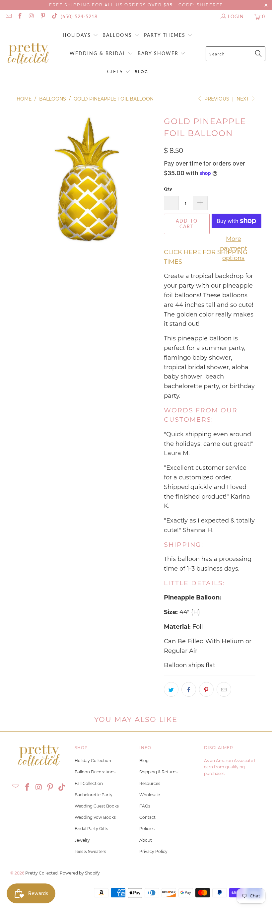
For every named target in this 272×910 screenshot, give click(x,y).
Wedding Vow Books (95, 817)
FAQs (144, 806)
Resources (149, 783)
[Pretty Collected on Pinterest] (42, 16)
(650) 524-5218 (79, 16)
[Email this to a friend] (224, 689)
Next (243, 99)
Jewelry (82, 840)
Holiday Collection (93, 760)
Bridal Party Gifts (91, 828)
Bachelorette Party (93, 794)
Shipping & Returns (158, 771)
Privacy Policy (153, 851)
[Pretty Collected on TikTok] (54, 16)
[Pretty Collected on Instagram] (31, 16)
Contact (147, 817)
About (145, 840)
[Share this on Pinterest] (206, 689)
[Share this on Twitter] (171, 689)
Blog (144, 760)
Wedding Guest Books (97, 806)
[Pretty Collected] (28, 54)
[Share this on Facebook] (188, 689)
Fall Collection (89, 783)
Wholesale (149, 794)
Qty (168, 188)
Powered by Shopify (80, 873)
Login (236, 16)
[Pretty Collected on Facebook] (20, 16)
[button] (80, 36)
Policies (147, 828)
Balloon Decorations (95, 771)
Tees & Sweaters (90, 851)
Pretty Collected (41, 873)
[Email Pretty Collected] (8, 16)
